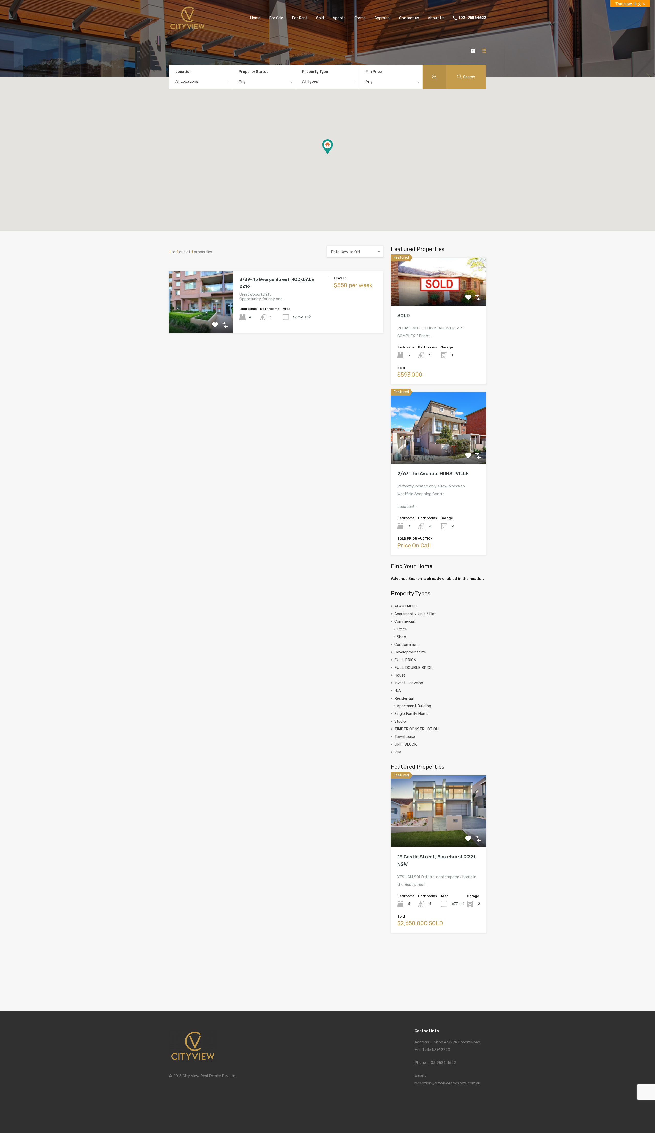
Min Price (374, 72)
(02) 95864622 (472, 18)
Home (255, 18)
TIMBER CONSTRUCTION (416, 729)
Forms (360, 18)
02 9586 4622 (443, 1062)
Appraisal (382, 18)
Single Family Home (411, 713)
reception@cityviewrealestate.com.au (447, 1083)
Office (402, 629)
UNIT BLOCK (405, 744)
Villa (397, 752)
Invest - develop (408, 683)
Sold (320, 18)
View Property (201, 320)
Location (183, 72)
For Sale (276, 18)
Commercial (404, 621)
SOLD (403, 315)
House (400, 675)
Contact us (409, 18)
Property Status (253, 72)
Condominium (406, 644)
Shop (401, 637)
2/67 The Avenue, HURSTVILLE (433, 473)
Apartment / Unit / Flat (415, 613)
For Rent (300, 18)
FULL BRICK (405, 660)
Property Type (315, 72)
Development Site (410, 652)
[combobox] (200, 83)
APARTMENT (405, 606)
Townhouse (404, 736)
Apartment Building (414, 706)
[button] (327, 146)
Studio (400, 721)
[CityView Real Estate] (187, 28)
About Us (436, 18)
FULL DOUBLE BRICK (413, 667)
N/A (397, 690)
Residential (404, 698)
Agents (339, 18)
